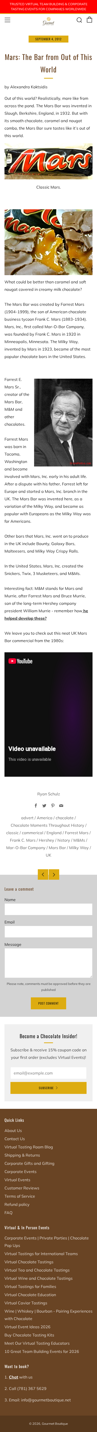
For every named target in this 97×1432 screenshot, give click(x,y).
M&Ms (79, 840)
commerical (32, 832)
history (63, 840)
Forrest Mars (77, 832)
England (54, 832)
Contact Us (14, 1138)
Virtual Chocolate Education (30, 1294)
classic (12, 832)
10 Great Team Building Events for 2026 (41, 1351)
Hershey (46, 840)
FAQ (8, 1212)
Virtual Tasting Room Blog (28, 1146)
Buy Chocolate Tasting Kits (29, 1334)
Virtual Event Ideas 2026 (27, 1326)
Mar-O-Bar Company (26, 847)
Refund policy (17, 1204)
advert (27, 817)
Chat (13, 1377)
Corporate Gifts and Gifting (29, 1163)
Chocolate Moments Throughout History (47, 825)
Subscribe (46, 1088)
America (44, 817)
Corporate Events (20, 1171)
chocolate (65, 817)
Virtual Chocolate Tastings (28, 1261)
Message (12, 944)
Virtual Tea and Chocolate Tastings (37, 1270)
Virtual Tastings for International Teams (41, 1253)
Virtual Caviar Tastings (25, 1302)
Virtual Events (17, 1179)
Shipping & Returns (22, 1155)
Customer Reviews (21, 1187)
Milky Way (79, 847)
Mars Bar (57, 847)
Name (10, 899)
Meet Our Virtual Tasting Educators (37, 1343)
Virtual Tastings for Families (30, 1286)
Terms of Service (19, 1196)
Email (9, 922)
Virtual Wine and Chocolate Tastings (38, 1278)
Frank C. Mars (23, 840)
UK (48, 855)
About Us (13, 1130)
